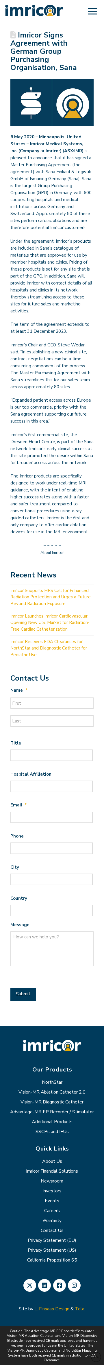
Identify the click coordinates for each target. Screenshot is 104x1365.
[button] (93, 11)
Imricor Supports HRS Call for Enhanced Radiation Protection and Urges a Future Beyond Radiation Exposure (50, 597)
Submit (23, 994)
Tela (79, 1309)
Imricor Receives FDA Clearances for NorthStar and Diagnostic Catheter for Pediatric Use (48, 648)
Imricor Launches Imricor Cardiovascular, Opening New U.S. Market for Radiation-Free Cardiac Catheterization (50, 622)
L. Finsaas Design (51, 1309)
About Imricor (52, 552)
